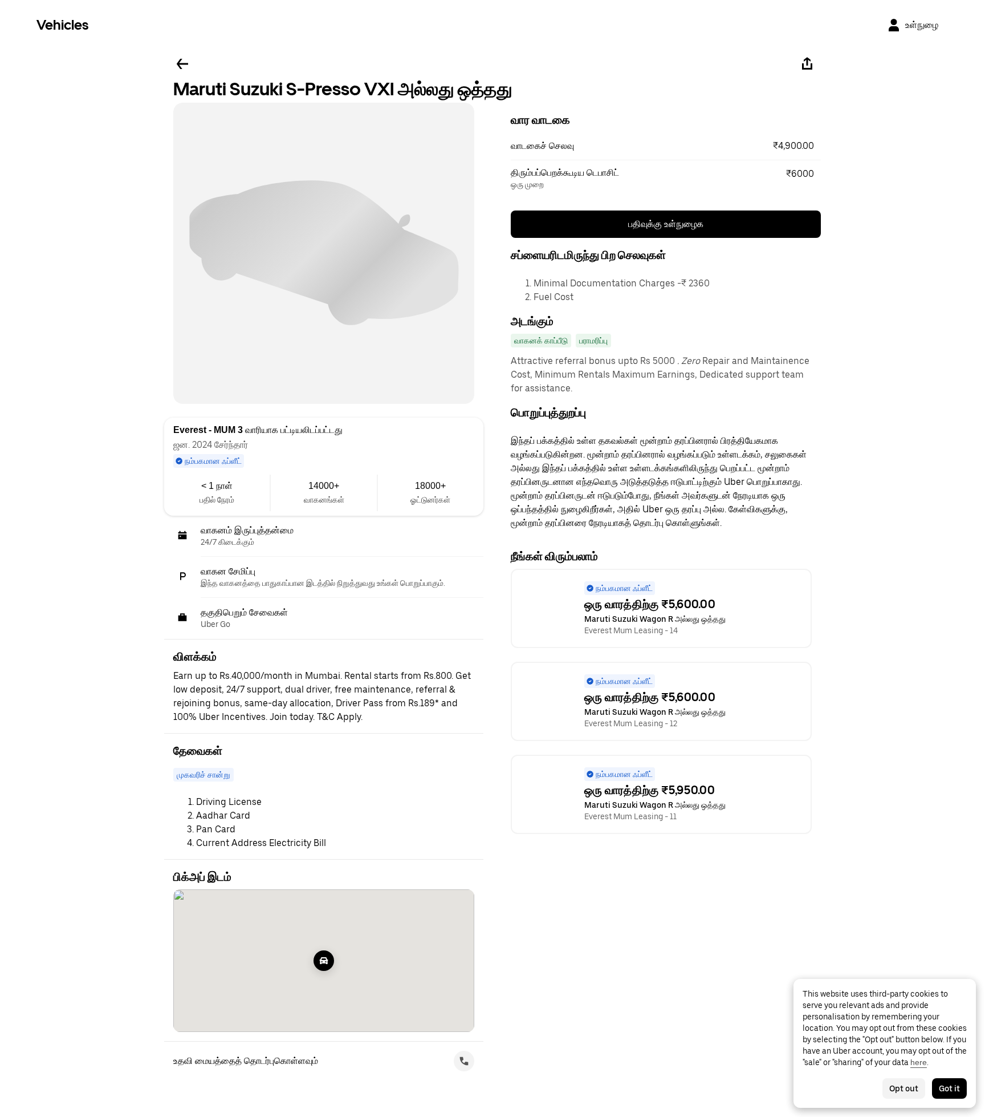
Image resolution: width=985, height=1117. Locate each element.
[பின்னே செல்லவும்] (182, 64)
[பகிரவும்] (807, 64)
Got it (949, 1088)
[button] (666, 146)
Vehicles (62, 25)
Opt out (903, 1088)
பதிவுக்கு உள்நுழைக (665, 224)
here (918, 1062)
